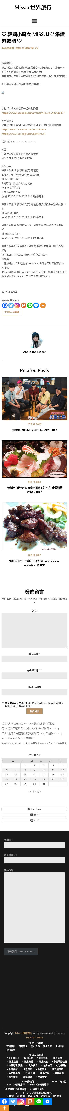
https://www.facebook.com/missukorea (24, 129)
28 (15, 784)
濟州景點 (47, 1046)
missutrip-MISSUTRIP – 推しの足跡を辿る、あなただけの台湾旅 (34, 743)
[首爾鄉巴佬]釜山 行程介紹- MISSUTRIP (34, 429)
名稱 (8, 839)
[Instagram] (17, 305)
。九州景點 (60, 1065)
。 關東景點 (27, 1061)
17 (44, 774)
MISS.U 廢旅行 (26, 1081)
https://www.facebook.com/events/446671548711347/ (33, 112)
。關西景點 (42, 1058)
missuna (8, 47)
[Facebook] (5, 305)
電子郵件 (10, 855)
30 (34, 784)
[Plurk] (23, 305)
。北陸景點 (26, 1069)
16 (34, 774)
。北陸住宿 (12, 1069)
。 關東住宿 (12, 1061)
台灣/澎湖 (33, 1096)
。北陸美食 (41, 1069)
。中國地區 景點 (14, 1065)
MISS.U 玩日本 (36, 1055)
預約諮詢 (8, 870)
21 (15, 779)
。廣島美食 (58, 1073)
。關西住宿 (27, 1058)
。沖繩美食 (41, 1077)
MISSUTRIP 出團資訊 (15, 1089)
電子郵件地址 (34, 670)
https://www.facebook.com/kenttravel (23, 133)
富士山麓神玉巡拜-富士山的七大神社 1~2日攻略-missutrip (31, 728)
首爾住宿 (10, 1046)
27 (6, 784)
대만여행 (57, 1096)
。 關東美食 (42, 1061)
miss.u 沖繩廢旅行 (15, 1084)
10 (44, 770)
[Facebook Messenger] (36, 305)
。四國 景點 (29, 1073)
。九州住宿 (46, 1065)
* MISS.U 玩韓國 (11, 312)
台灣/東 (10, 1096)
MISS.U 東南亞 (59, 1081)
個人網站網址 (34, 686)
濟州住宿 (59, 1046)
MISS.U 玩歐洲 (37, 1089)
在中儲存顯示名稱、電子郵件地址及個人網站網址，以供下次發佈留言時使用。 (34, 704)
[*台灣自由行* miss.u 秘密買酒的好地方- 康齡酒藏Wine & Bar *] (34, 458)
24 (44, 779)
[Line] (30, 305)
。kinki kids (12, 1058)
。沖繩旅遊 (26, 1077)
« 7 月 (31, 791)
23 (34, 779)
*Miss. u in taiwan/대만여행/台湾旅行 (33, 1093)
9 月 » (38, 791)
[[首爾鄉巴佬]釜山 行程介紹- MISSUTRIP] (34, 397)
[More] (43, 305)
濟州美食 (10, 1050)
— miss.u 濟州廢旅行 (38, 1084)
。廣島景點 (12, 1077)
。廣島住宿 (43, 1073)
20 (6, 779)
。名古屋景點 (56, 1069)
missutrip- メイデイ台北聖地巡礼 (18, 738)
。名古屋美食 (13, 1073)
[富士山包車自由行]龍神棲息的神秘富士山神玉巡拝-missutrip (32, 733)
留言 (34, 610)
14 (15, 774)
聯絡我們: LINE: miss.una (21, 951)
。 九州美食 (32, 1065)
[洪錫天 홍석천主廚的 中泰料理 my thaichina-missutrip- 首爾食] (34, 525)
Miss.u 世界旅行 (33, 7)
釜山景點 (35, 1046)
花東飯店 (45, 1096)
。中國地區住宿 (59, 1061)
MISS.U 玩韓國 (36, 1043)
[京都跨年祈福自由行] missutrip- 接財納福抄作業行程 (28, 723)
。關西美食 (56, 1058)
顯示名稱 (34, 654)
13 (6, 774)
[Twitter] (11, 305)
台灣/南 (21, 1096)
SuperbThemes (34, 1037)
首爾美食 (23, 1046)
